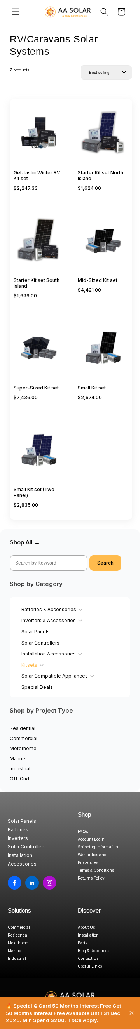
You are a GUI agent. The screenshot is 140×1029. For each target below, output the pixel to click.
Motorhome (23, 748)
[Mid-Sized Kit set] (103, 244)
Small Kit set (92, 388)
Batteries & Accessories (48, 609)
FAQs (83, 831)
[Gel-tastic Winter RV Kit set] (39, 137)
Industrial (20, 769)
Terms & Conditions (96, 870)
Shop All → (25, 542)
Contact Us (88, 958)
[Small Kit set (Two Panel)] (39, 453)
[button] (15, 11)
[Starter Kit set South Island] (39, 244)
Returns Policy (91, 878)
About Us (86, 927)
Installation (88, 935)
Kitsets (29, 665)
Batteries (18, 830)
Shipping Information (98, 847)
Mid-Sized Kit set (97, 280)
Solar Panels (35, 631)
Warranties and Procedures (92, 858)
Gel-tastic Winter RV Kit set (37, 175)
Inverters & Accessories (48, 620)
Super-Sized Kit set (36, 388)
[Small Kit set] (103, 352)
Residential (22, 728)
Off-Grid (19, 779)
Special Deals (37, 687)
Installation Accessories (48, 654)
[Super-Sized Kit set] (39, 352)
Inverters (18, 838)
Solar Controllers (40, 643)
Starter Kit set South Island (37, 283)
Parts (82, 942)
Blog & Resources (93, 950)
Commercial (23, 738)
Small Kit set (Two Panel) (34, 492)
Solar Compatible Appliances (54, 676)
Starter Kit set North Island (100, 175)
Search (105, 563)
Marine (17, 758)
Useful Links (90, 966)
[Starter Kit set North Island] (103, 137)
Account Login (91, 839)
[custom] (14, 883)
